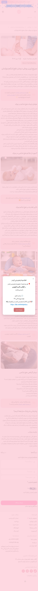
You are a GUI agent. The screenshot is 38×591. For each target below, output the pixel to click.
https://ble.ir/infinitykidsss (19, 305)
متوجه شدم (19, 310)
